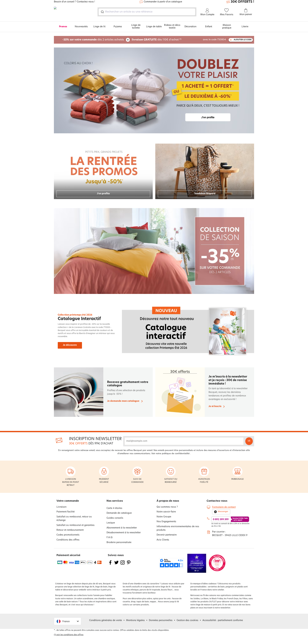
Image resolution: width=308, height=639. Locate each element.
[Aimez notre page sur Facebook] (110, 564)
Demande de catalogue (119, 513)
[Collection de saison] (154, 251)
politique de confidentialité (176, 454)
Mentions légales (135, 620)
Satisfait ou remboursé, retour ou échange (74, 519)
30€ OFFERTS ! (242, 2)
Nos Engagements (166, 521)
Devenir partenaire (167, 535)
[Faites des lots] (154, 90)
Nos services (115, 501)
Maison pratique (226, 26)
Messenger (223, 512)
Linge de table (154, 27)
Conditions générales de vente (105, 620)
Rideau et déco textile (172, 26)
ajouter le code (243, 40)
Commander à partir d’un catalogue (163, 2)
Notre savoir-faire (166, 512)
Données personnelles (160, 620)
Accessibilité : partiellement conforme (222, 620)
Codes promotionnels (67, 535)
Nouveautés (81, 27)
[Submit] (102, 12)
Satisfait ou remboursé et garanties (75, 525)
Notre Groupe (164, 517)
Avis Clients (163, 540)
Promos (63, 27)
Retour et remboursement (70, 530)
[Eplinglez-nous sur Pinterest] (128, 564)
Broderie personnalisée (119, 542)
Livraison (61, 507)
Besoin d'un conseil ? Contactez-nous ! (74, 2)
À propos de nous (168, 501)
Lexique (111, 523)
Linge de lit (99, 27)
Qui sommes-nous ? (167, 507)
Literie (245, 27)
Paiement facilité (65, 512)
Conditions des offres (67, 540)
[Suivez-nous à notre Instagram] (122, 564)
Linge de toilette (136, 26)
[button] (67, 621)
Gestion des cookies (187, 620)
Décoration (190, 27)
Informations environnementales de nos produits (178, 528)
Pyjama (118, 27)
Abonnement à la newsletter (122, 528)
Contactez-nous (217, 501)
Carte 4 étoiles (114, 508)
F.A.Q (109, 537)
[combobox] (147, 11)
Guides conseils (115, 518)
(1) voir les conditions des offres (68, 635)
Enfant (208, 27)
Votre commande (67, 501)
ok (249, 441)
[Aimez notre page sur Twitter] (116, 564)
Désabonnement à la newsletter (124, 533)
